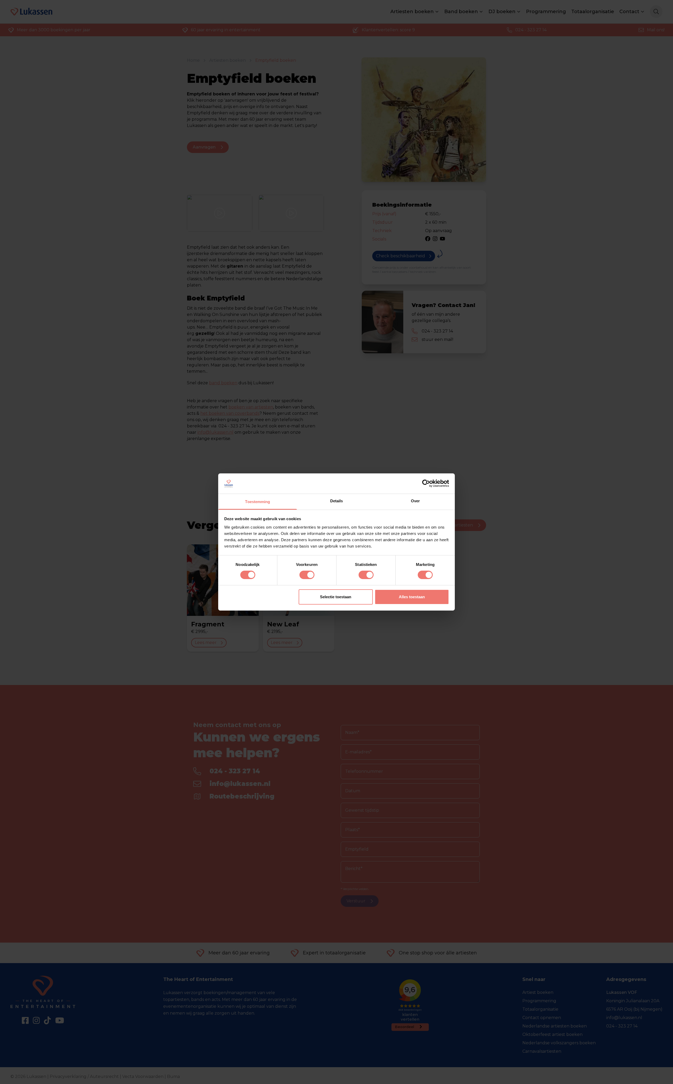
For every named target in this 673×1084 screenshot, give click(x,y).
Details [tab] (336, 501)
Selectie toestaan (335, 597)
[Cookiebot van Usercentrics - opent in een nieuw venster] (426, 483)
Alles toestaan (412, 597)
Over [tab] (415, 501)
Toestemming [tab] (257, 501)
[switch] (306, 575)
